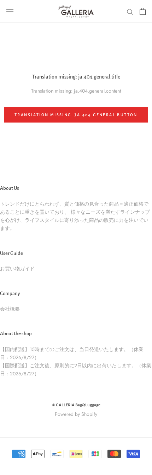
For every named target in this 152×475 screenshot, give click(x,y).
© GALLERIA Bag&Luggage (76, 405)
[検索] (130, 11)
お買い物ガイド (17, 268)
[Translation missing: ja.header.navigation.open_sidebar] (9, 11)
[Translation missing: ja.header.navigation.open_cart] (143, 11)
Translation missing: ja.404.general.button (76, 115)
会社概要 (10, 308)
